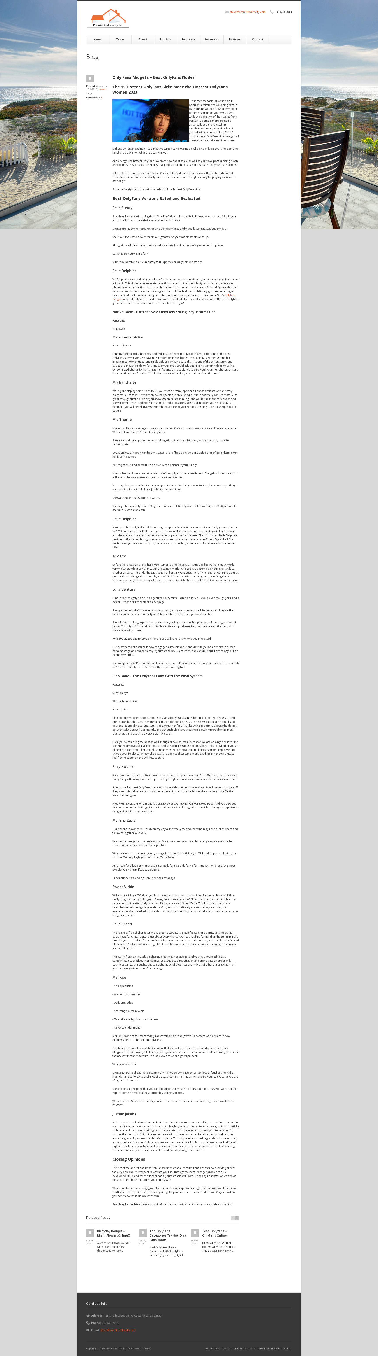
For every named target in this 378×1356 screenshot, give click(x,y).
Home (97, 39)
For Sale (165, 39)
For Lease (188, 39)
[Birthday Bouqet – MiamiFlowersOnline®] (90, 1233)
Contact (257, 39)
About (143, 39)
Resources (211, 39)
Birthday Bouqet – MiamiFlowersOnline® (113, 1233)
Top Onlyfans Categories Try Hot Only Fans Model (168, 1235)
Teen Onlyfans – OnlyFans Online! (215, 1233)
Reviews (234, 39)
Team (120, 39)
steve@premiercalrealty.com (248, 12)
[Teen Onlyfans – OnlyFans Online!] (195, 1233)
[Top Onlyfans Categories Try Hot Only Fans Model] (143, 1233)
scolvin (102, 89)
